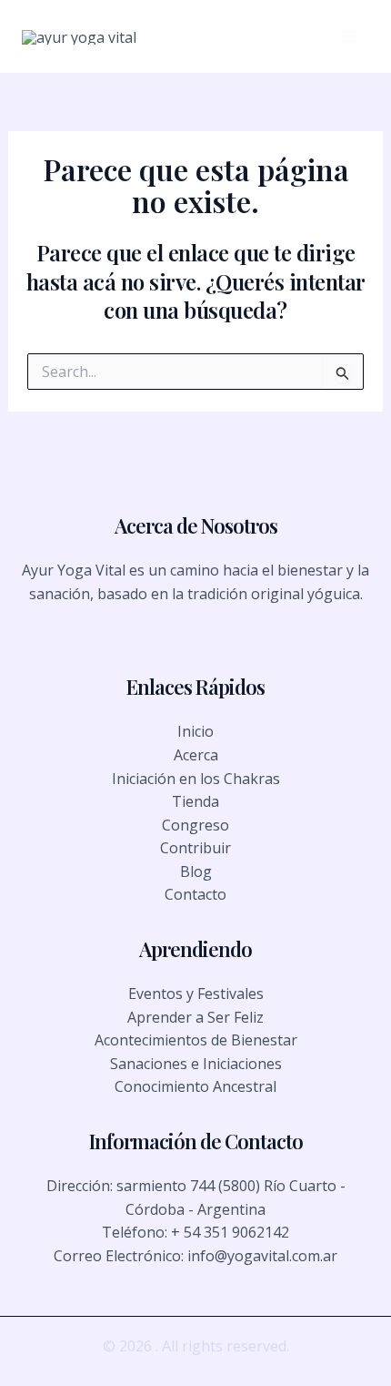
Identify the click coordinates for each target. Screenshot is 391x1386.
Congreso (195, 825)
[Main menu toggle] (349, 36)
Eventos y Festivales (196, 993)
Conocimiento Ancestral (195, 1086)
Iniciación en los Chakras (196, 779)
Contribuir (195, 848)
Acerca (196, 755)
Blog (196, 871)
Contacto (195, 894)
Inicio (195, 731)
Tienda (195, 801)
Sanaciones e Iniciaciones (196, 1064)
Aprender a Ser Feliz (195, 1017)
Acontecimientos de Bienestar (196, 1040)
